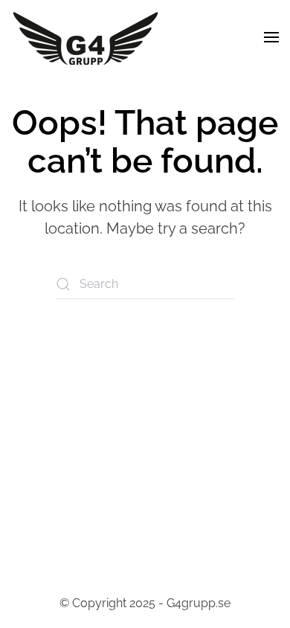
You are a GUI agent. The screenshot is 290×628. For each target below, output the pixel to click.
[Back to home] (85, 37)
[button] (271, 37)
